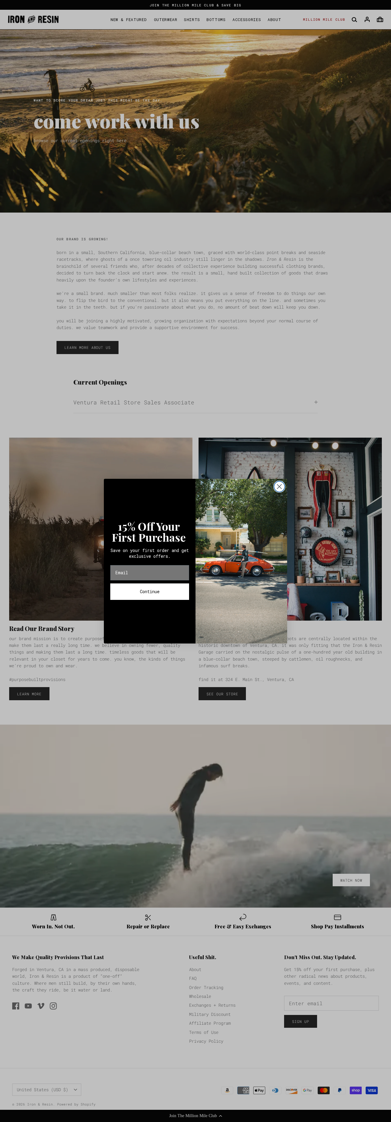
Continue (149, 591)
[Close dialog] (279, 486)
